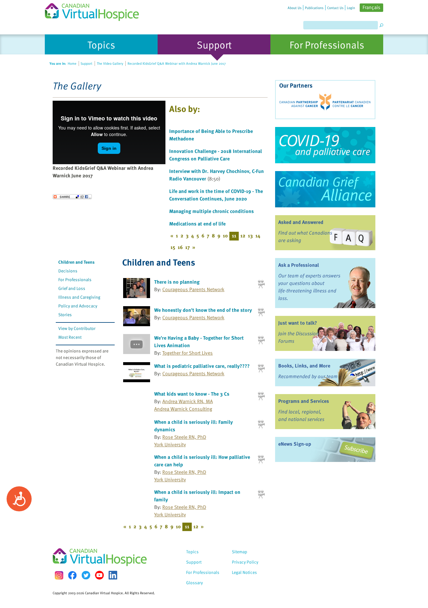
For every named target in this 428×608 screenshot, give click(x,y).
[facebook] (72, 575)
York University (170, 444)
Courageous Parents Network (193, 289)
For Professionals (74, 279)
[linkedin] (112, 575)
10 (225, 235)
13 (250, 235)
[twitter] (85, 575)
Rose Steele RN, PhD (184, 437)
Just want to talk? (297, 323)
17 (187, 247)
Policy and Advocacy (77, 305)
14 (257, 235)
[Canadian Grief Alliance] (325, 189)
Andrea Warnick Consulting (183, 409)
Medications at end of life (197, 223)
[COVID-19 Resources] (325, 145)
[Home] (95, 10)
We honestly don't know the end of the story (203, 310)
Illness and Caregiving (79, 297)
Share (72, 196)
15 (172, 247)
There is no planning (177, 282)
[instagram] (59, 575)
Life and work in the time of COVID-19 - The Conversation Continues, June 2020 (216, 194)
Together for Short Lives (187, 353)
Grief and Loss (71, 288)
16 (180, 247)
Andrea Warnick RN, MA (187, 401)
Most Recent (69, 337)
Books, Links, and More (304, 365)
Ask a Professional (298, 265)
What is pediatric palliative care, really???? (202, 366)
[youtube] (99, 575)
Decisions (67, 270)
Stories (65, 314)
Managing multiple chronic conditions (211, 211)
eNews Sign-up (294, 444)
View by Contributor (77, 328)
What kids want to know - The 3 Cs (191, 394)
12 (242, 235)
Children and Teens (76, 262)
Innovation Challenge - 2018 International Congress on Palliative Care (215, 154)
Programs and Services (303, 401)
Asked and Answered (300, 222)
